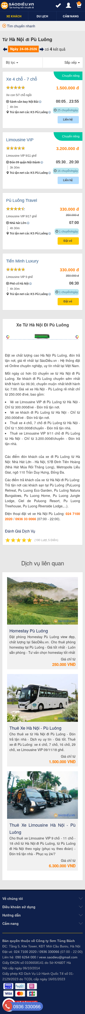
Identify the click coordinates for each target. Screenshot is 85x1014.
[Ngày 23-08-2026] (5, 49)
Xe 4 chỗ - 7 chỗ (21, 79)
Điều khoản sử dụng (18, 906)
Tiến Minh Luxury (22, 261)
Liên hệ (68, 119)
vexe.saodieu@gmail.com (58, 957)
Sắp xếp (70, 62)
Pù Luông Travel (21, 200)
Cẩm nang (10, 923)
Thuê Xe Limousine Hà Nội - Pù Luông (42, 828)
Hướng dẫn (11, 915)
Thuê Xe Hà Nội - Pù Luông (35, 728)
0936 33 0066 (25, 518)
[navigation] (13, 16)
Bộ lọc (10, 62)
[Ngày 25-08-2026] (41, 49)
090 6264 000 (25, 957)
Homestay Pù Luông (28, 630)
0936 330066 (49, 952)
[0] (76, 6)
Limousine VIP (20, 139)
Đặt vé (68, 241)
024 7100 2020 (25, 952)
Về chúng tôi (12, 898)
